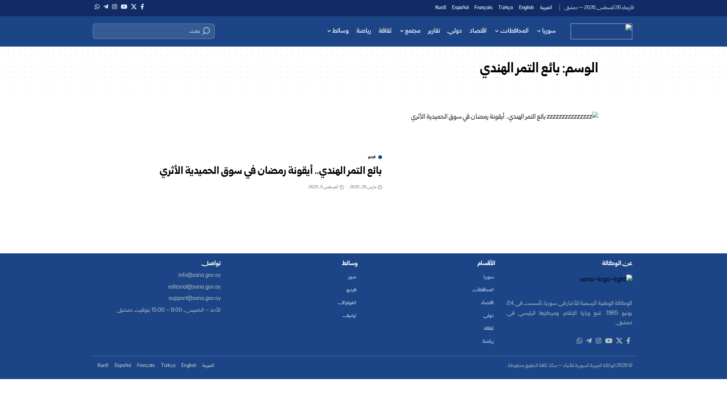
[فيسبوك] (142, 7)
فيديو (372, 157)
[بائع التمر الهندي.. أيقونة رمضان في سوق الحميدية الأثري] (496, 173)
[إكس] (134, 7)
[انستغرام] (114, 7)
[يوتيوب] (124, 7)
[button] (154, 31)
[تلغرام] (105, 7)
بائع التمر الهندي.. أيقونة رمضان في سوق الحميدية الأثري (271, 171)
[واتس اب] (97, 7)
